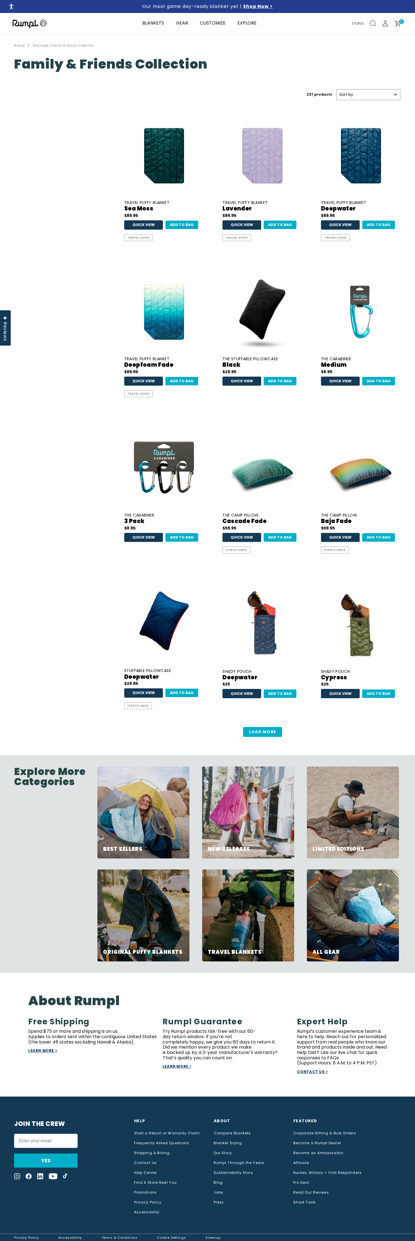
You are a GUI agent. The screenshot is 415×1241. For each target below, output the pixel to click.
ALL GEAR (326, 952)
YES (46, 1160)
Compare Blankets (232, 1133)
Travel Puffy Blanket (146, 206)
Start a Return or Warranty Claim (167, 1133)
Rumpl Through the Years (239, 1163)
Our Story (223, 1153)
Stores (358, 23)
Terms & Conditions (119, 1237)
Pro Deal (301, 1182)
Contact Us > (312, 1072)
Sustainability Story (233, 1172)
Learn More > (42, 1050)
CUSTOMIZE (213, 23)
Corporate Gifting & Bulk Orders (324, 1133)
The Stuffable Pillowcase (250, 363)
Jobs (218, 1192)
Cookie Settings (171, 1237)
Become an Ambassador (318, 1153)
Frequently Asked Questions (161, 1143)
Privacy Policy (147, 1202)
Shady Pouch (239, 675)
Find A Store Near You (155, 1182)
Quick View (143, 224)
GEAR (182, 23)
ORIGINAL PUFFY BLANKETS (142, 952)
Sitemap (213, 1237)
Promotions (145, 1192)
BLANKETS (153, 23)
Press (219, 1202)
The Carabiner (336, 363)
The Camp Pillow (244, 519)
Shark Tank (304, 1202)
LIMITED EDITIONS (338, 849)
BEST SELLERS (122, 849)
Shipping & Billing (152, 1153)
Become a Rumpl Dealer (317, 1143)
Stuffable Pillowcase (147, 674)
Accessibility (147, 1212)
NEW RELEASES (229, 849)
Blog (218, 1182)
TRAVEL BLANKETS (235, 952)
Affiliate (301, 1163)
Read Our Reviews (311, 1192)
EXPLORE (247, 23)
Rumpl (19, 45)
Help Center (145, 1172)
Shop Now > (258, 6)
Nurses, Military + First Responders (327, 1172)
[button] (376, 23)
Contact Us (145, 1163)
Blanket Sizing (228, 1143)
